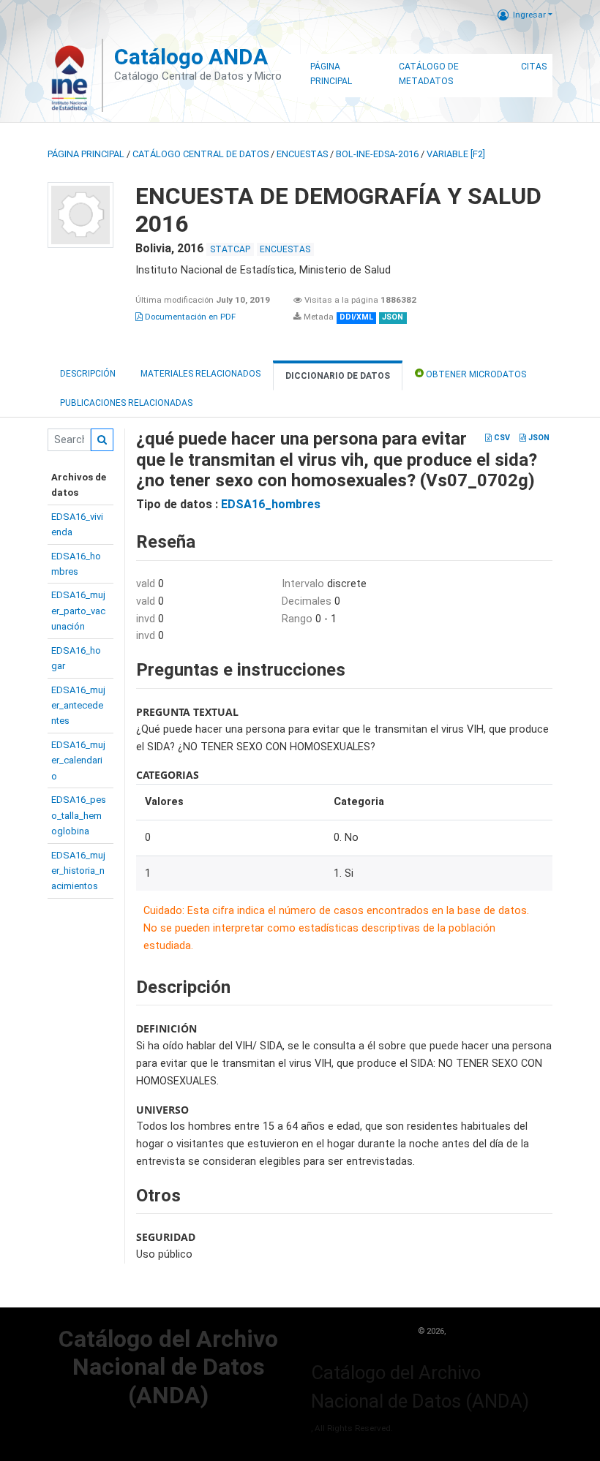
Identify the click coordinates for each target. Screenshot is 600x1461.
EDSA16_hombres (270, 504)
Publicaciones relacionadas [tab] (126, 403)
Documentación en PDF (189, 317)
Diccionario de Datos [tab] (337, 376)
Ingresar (529, 15)
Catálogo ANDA (191, 56)
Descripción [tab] (88, 374)
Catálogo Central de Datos (200, 153)
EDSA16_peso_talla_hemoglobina (78, 815)
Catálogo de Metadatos (429, 73)
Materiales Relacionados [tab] (200, 374)
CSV (501, 437)
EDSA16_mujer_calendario (78, 760)
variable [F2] (456, 153)
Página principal (86, 153)
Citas (534, 66)
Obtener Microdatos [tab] (475, 374)
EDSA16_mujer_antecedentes (78, 705)
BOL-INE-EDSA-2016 (377, 153)
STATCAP (230, 249)
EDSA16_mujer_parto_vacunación (78, 610)
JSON (538, 437)
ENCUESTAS (302, 153)
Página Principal (331, 73)
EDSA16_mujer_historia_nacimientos (78, 871)
